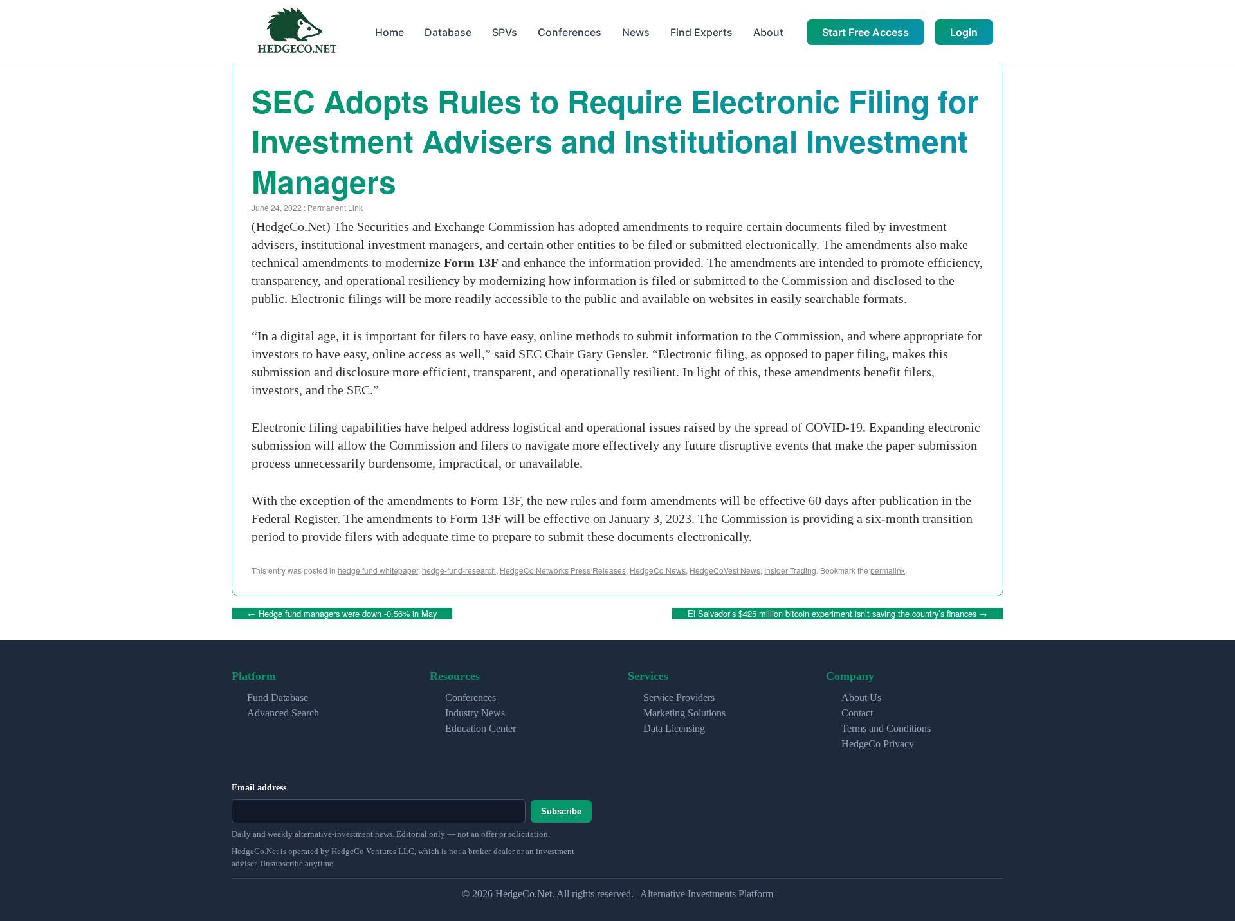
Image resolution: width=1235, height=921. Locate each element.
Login (964, 32)
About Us (861, 697)
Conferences (569, 32)
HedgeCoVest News (725, 570)
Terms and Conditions (886, 728)
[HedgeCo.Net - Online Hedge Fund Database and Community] (296, 32)
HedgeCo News (658, 570)
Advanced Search (283, 712)
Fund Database (277, 697)
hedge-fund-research (459, 570)
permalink (887, 570)
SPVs (504, 32)
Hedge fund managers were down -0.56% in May (342, 613)
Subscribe (561, 811)
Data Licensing (674, 728)
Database (448, 32)
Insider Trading (790, 570)
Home (389, 32)
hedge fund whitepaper (378, 570)
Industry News (475, 712)
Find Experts (701, 32)
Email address (259, 787)
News (636, 32)
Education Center (480, 728)
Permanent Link (335, 207)
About (768, 32)
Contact (857, 712)
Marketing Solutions (684, 712)
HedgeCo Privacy (877, 743)
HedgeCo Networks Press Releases (563, 570)
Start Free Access (865, 32)
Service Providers (679, 697)
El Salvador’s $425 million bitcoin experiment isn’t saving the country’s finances (837, 613)
